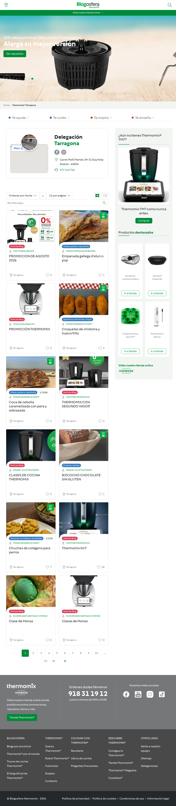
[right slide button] (16, 78)
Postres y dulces (71, 465)
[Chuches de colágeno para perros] (31, 522)
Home (6, 105)
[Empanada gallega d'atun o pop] (83, 230)
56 (53, 661)
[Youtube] (138, 694)
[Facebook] (126, 694)
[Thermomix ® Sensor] (157, 316)
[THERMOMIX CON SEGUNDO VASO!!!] (83, 376)
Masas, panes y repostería (76, 246)
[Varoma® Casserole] (157, 258)
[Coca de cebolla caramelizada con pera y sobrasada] (31, 376)
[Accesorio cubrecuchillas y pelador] (130, 258)
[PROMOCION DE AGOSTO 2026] (31, 230)
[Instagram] (150, 694)
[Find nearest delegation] (6, 5)
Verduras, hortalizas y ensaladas (26, 538)
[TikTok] (162, 694)
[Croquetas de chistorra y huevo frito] (83, 303)
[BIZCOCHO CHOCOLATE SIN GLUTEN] (83, 449)
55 (45, 661)
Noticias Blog (16, 246)
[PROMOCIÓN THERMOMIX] (31, 303)
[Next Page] (65, 661)
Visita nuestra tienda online (86, 12)
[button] (170, 5)
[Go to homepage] (88, 5)
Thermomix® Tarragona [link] (24, 105)
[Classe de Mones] (83, 595)
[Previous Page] (14, 653)
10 (96, 653)
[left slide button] (6, 78)
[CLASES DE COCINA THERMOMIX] (31, 449)
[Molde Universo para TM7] (130, 316)
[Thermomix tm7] (83, 522)
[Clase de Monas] (31, 595)
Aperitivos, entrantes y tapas (77, 319)
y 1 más (43, 392)
